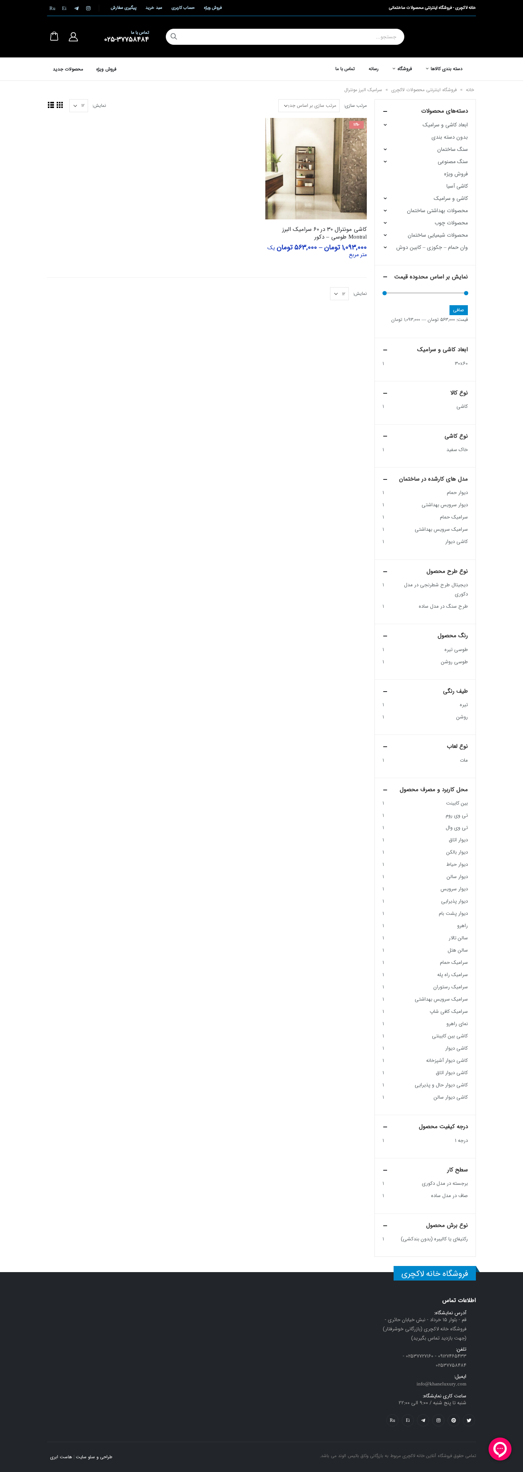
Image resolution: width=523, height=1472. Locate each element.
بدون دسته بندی (449, 137)
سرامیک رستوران (450, 987)
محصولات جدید (68, 69)
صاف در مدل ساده (449, 1196)
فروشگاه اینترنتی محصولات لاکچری (424, 89)
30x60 (461, 364)
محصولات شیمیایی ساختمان (438, 235)
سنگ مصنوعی (453, 161)
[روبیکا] (52, 8)
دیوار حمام (457, 493)
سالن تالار (458, 938)
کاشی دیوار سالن (451, 1097)
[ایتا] (64, 8)
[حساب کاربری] (73, 36)
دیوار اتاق (458, 840)
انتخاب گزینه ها (278, 130)
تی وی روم (457, 815)
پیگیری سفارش (123, 8)
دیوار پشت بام (453, 913)
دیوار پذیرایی (454, 901)
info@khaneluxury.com (441, 1384)
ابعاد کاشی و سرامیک (445, 125)
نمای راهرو (457, 1024)
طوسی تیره (456, 650)
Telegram (423, 1420)
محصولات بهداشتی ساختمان (437, 210)
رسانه (374, 68)
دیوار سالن (457, 877)
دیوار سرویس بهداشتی (445, 505)
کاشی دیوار (456, 542)
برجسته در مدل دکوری (445, 1183)
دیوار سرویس (454, 889)
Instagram (438, 1420)
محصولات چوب (451, 223)
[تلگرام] (76, 8)
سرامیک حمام (454, 517)
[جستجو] (173, 36)
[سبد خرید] (54, 36)
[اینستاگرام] (88, 8)
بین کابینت (457, 803)
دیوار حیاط (457, 864)
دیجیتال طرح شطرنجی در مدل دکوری (436, 589)
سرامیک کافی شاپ (449, 1012)
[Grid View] (59, 104)
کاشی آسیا (457, 186)
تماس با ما (345, 68)
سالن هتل (458, 950)
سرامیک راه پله (452, 975)
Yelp (408, 1420)
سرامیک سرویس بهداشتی (441, 529)
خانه (470, 89)
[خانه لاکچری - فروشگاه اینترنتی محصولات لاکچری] (449, 37)
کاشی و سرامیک (451, 198)
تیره (464, 705)
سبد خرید (153, 8)
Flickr (392, 1420)
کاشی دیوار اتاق (452, 1073)
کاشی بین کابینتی (450, 1036)
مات (464, 760)
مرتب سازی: (355, 105)
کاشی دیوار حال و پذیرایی (441, 1085)
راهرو (462, 926)
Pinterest (454, 1420)
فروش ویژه (213, 8)
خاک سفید (457, 450)
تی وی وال (457, 828)
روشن (462, 717)
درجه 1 (461, 1141)
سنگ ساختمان (452, 149)
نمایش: (99, 105)
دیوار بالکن (457, 852)
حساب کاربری (183, 8)
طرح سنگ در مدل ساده (443, 606)
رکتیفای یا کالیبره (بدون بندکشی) (434, 1239)
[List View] (50, 104)
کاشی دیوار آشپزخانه (447, 1061)
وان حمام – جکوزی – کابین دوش (432, 247)
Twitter (469, 1420)
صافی (458, 310)
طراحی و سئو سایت (94, 1457)
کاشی (462, 406)
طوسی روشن (454, 662)
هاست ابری (61, 1457)
